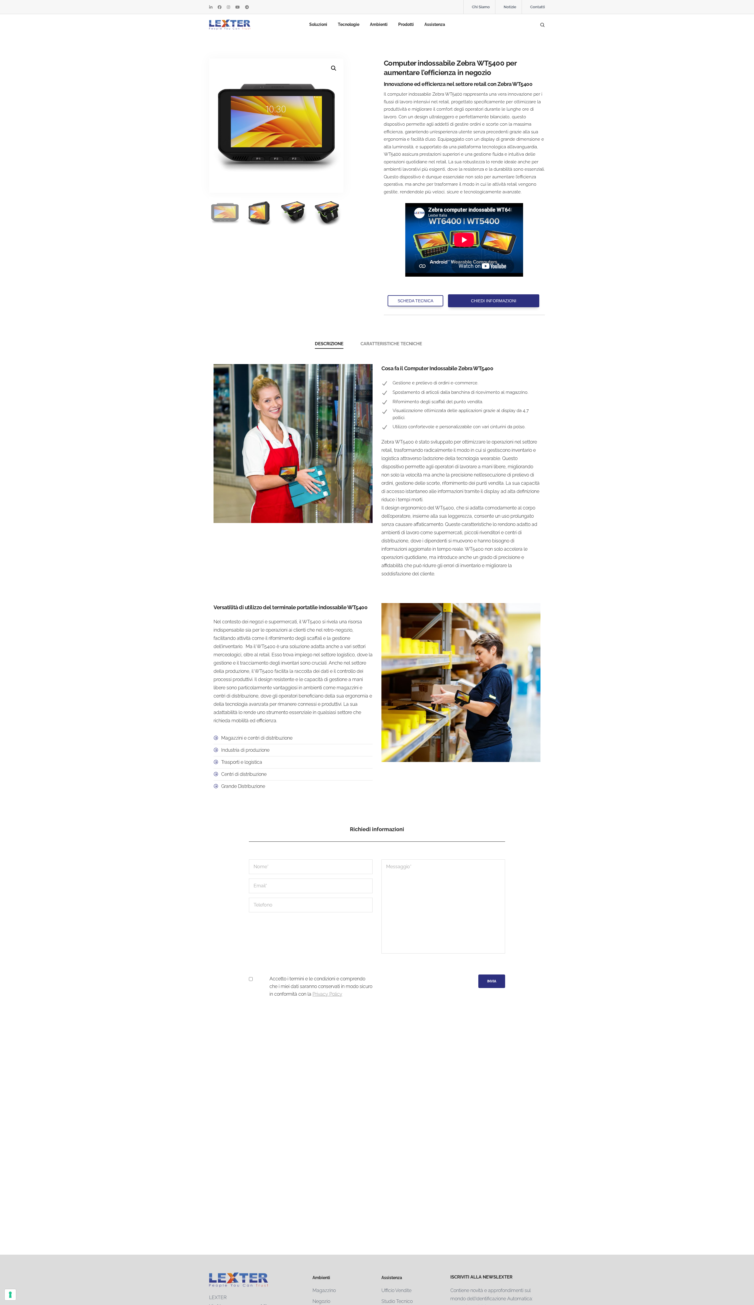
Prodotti (406, 24)
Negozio (321, 1301)
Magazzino (324, 1290)
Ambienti (379, 24)
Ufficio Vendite (396, 1290)
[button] (333, 68)
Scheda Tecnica (415, 300)
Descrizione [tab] (329, 343)
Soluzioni (318, 24)
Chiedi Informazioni (493, 300)
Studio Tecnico (397, 1301)
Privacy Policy (327, 994)
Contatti (537, 7)
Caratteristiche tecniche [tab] (391, 343)
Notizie (510, 7)
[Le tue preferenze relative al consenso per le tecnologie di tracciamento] (10, 1294)
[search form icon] (542, 25)
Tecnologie (348, 24)
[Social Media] (210, 7)
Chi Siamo (481, 7)
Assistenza (434, 24)
